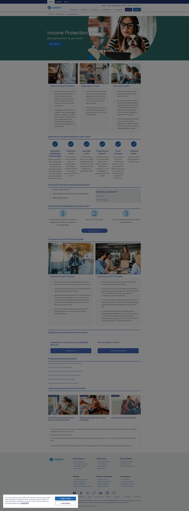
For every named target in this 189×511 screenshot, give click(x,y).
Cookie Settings (65, 503)
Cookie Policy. (25, 503)
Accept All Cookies (65, 498)
